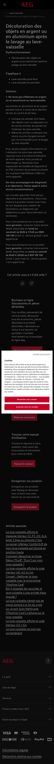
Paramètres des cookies (27, 399)
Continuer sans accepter (41, 354)
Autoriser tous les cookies (27, 407)
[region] (27, 382)
